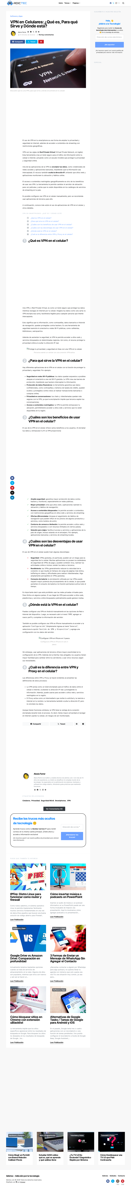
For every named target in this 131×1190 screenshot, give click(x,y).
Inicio (61, 3)
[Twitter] (113, 3)
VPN (69, 801)
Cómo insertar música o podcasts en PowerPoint (66, 895)
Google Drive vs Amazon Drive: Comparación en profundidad (26, 958)
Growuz (22, 1182)
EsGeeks (113, 1176)
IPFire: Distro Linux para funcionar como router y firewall (25, 896)
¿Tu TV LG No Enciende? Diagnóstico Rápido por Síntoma (80, 1157)
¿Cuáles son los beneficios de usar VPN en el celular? (51, 224)
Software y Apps (16, 16)
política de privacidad (42, 838)
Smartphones (60, 801)
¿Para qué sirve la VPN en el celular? (45, 221)
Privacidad (35, 801)
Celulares (26, 801)
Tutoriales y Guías (77, 1135)
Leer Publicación (16, 920)
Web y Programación (47, 1135)
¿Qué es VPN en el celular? (41, 218)
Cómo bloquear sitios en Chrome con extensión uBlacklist (26, 1019)
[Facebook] (110, 3)
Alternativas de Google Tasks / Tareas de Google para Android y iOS (66, 1019)
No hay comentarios (46, 35)
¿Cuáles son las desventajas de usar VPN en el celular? (52, 228)
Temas (66, 3)
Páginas (76, 3)
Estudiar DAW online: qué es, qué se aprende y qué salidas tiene (49, 1157)
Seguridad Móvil (47, 801)
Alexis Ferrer (22, 32)
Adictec (105, 1176)
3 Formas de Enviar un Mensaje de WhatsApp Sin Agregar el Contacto (67, 958)
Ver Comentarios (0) (54, 809)
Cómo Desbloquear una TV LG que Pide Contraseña (111, 1157)
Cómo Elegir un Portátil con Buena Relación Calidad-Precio (18, 1157)
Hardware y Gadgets (16, 1135)
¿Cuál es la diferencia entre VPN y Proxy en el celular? (52, 234)
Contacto (121, 1176)
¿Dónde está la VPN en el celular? (44, 231)
